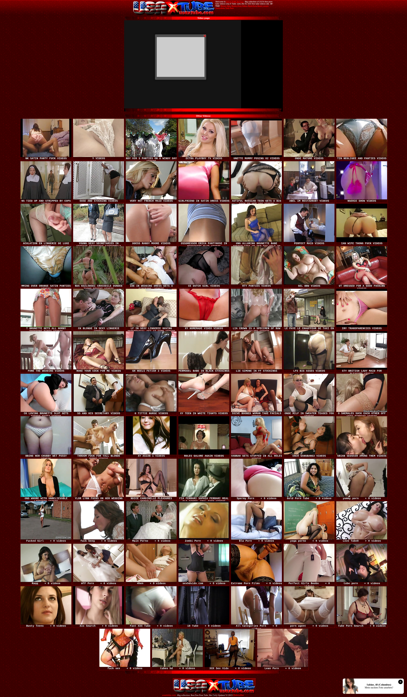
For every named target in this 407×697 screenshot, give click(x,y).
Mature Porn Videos (239, 6)
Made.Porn (252, 6)
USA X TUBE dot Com (234, 2)
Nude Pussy (229, 8)
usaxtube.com (169, 695)
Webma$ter (238, 695)
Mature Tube (225, 6)
